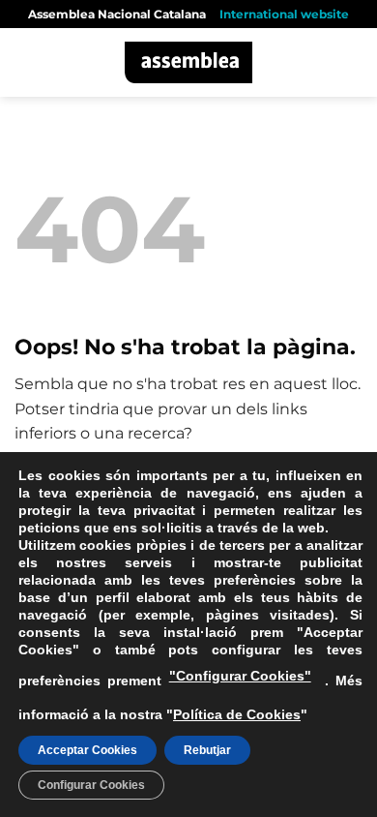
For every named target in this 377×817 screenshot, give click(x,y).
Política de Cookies (237, 714)
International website (284, 14)
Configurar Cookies (91, 785)
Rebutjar (207, 750)
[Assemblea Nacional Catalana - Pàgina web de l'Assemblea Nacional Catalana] (189, 62)
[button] (26, 62)
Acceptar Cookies (87, 750)
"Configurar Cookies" (240, 675)
